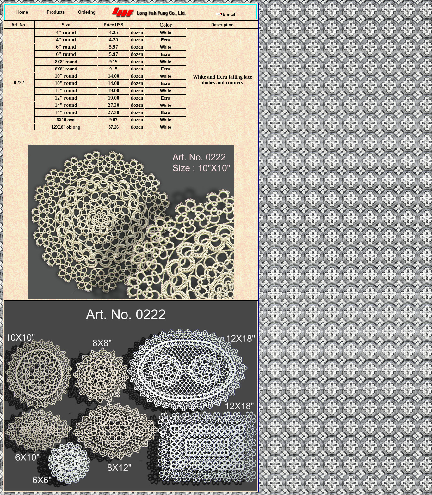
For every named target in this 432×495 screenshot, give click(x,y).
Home (22, 12)
